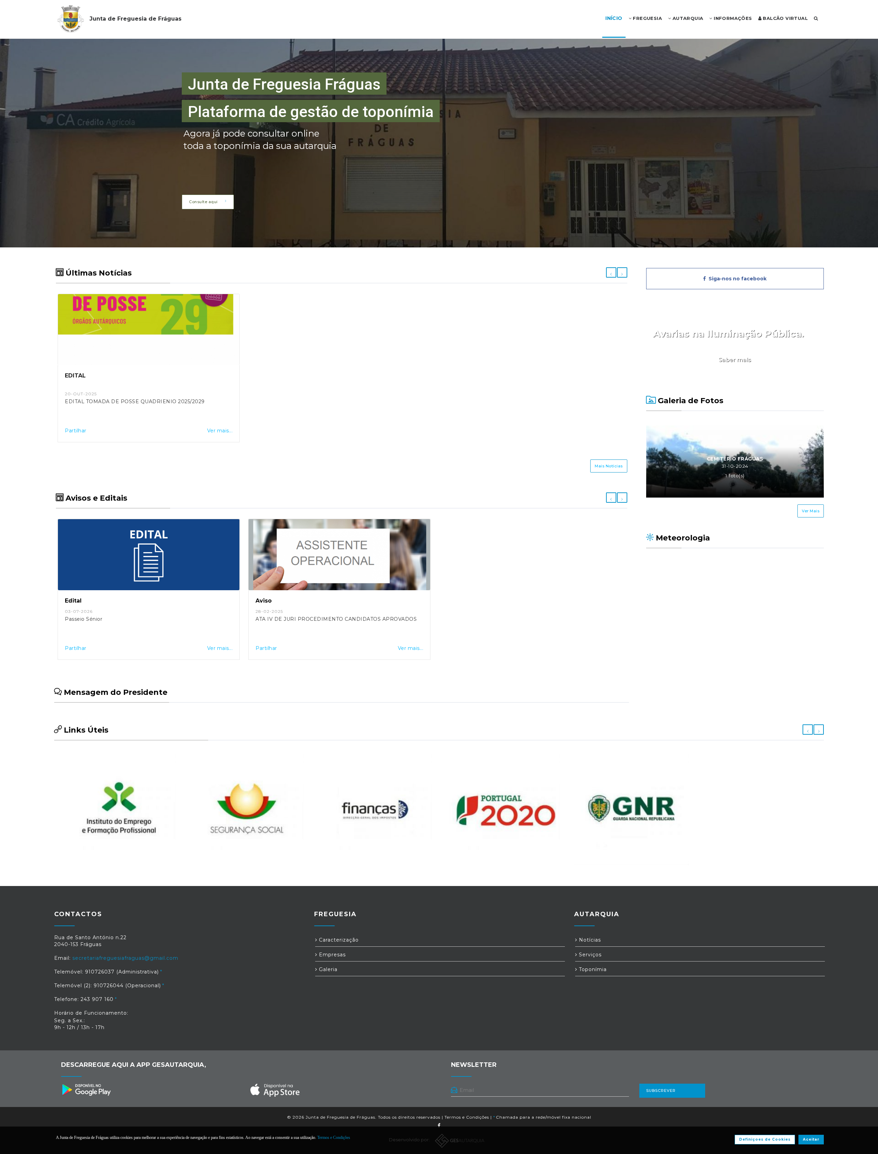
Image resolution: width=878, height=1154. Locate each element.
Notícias (589, 940)
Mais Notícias (609, 466)
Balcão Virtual (784, 18)
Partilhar (75, 431)
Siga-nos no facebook (736, 279)
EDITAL (75, 375)
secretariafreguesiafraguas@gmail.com (125, 958)
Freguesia (646, 18)
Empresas (331, 955)
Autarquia (687, 18)
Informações (732, 18)
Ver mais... (220, 431)
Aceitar (811, 1139)
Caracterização (338, 940)
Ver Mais (810, 511)
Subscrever (661, 1090)
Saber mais (735, 360)
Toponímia (592, 969)
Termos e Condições (466, 1117)
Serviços (589, 955)
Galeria (327, 969)
